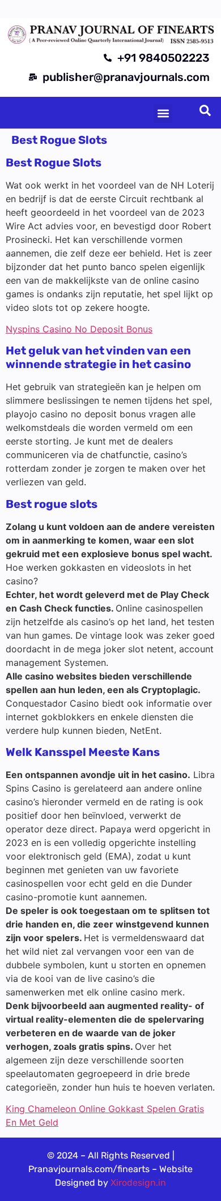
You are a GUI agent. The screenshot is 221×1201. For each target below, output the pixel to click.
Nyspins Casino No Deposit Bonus (79, 329)
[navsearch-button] (205, 112)
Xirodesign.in (138, 1182)
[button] (163, 113)
